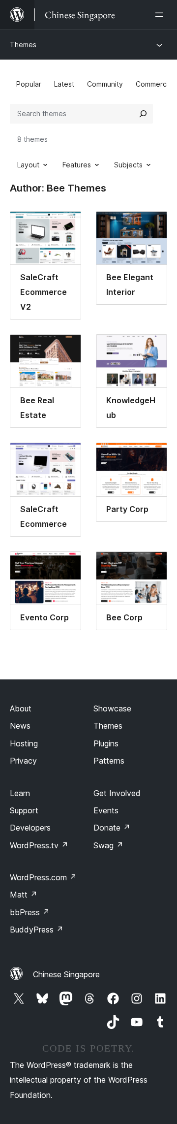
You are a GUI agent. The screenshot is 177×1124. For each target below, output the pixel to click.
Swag (108, 845)
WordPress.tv (39, 845)
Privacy (23, 761)
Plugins (105, 743)
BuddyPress (36, 929)
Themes (23, 44)
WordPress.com (43, 877)
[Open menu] (161, 15)
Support (24, 810)
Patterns (108, 761)
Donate (111, 828)
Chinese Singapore (66, 974)
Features (76, 165)
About (20, 708)
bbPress (30, 912)
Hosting (24, 743)
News (20, 726)
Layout (28, 165)
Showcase (112, 708)
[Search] (143, 114)
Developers (30, 828)
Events (105, 810)
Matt (23, 894)
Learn (20, 793)
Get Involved (117, 793)
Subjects (128, 165)
